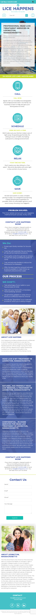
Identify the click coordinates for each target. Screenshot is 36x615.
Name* (6, 484)
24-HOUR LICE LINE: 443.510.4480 (18, 76)
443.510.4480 (22, 232)
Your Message (8, 504)
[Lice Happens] (18, 8)
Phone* (6, 497)
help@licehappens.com (20, 233)
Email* (6, 490)
